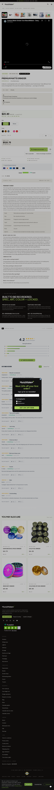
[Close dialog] (40, 379)
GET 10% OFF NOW (27, 408)
